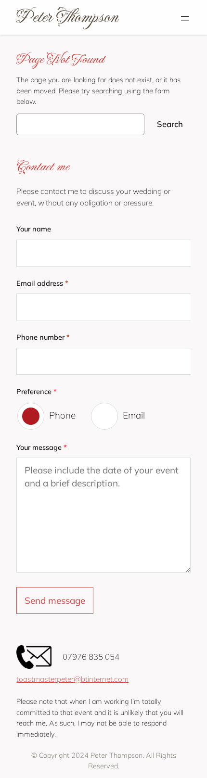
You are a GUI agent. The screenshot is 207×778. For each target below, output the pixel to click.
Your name (33, 228)
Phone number (43, 337)
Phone (62, 415)
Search (170, 124)
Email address (42, 283)
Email (134, 415)
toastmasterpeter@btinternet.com (72, 679)
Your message (41, 447)
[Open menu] (185, 18)
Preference (36, 391)
